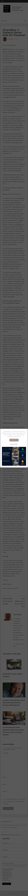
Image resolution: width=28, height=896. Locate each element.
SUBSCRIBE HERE (14, 440)
